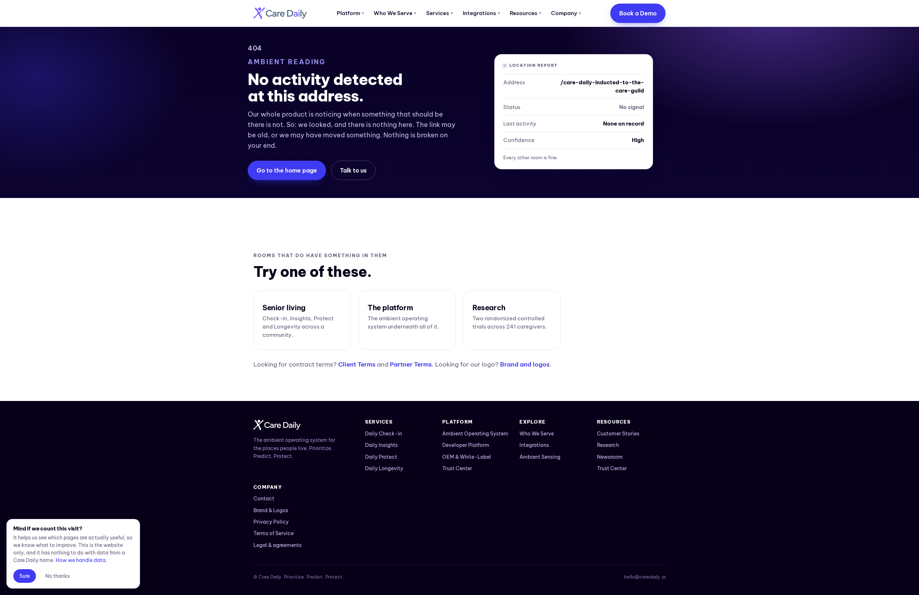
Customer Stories (618, 433)
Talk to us (353, 170)
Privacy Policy (271, 522)
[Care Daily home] (280, 13)
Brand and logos (525, 364)
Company (566, 13)
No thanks (57, 576)
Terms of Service (273, 533)
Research (608, 445)
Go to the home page (287, 170)
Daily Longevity (384, 468)
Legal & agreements (277, 545)
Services (439, 13)
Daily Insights (381, 445)
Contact (263, 498)
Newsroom (610, 457)
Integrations (481, 13)
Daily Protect (381, 457)
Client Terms (356, 364)
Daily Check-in (383, 433)
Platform (350, 13)
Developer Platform (465, 445)
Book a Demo (638, 13)
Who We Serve (395, 13)
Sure (24, 576)
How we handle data (81, 560)
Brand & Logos (270, 510)
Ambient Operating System (475, 433)
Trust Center (457, 468)
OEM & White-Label (466, 457)
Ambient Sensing (539, 457)
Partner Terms (411, 364)
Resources (525, 13)
